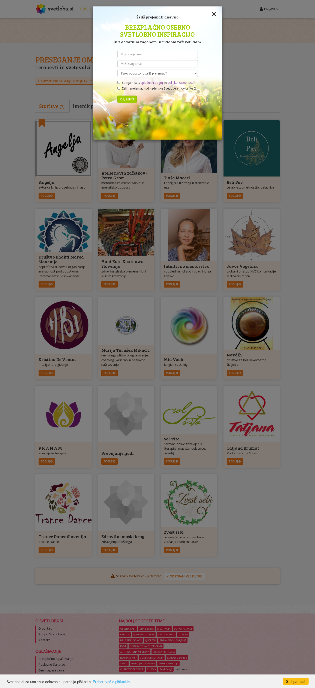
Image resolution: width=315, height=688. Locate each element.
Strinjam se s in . (157, 83)
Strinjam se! (295, 681)
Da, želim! (127, 99)
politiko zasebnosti (181, 83)
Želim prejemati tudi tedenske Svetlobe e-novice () (158, 88)
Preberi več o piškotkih (111, 681)
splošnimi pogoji (152, 83)
